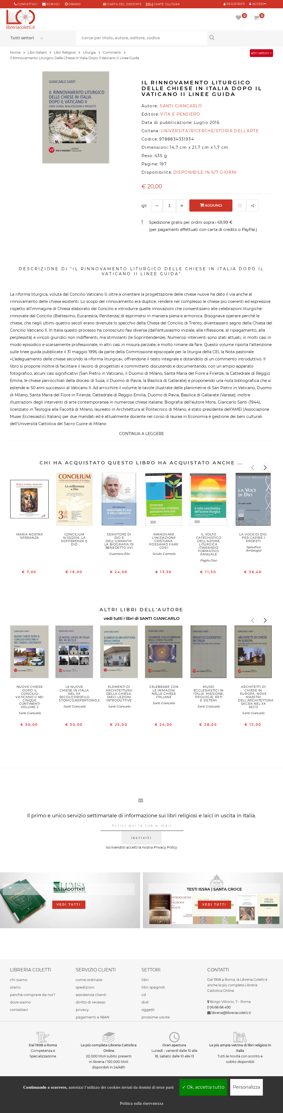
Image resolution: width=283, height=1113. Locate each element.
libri (145, 979)
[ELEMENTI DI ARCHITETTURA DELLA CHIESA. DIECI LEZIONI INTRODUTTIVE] (119, 653)
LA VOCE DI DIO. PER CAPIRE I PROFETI (253, 537)
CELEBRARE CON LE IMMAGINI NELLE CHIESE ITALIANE (164, 692)
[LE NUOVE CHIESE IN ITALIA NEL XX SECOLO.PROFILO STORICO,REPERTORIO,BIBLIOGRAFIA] (74, 653)
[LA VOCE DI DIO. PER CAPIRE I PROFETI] (253, 500)
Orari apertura (174, 1045)
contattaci (19, 1009)
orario (75, 4)
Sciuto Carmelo (163, 554)
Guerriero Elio (119, 554)
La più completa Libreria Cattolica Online (109, 1048)
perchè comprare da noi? (32, 994)
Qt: (144, 206)
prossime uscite (156, 1017)
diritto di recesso (90, 1002)
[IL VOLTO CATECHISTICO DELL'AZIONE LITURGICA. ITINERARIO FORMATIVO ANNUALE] (208, 500)
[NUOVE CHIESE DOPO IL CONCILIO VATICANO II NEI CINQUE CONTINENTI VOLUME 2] (29, 653)
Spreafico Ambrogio (253, 548)
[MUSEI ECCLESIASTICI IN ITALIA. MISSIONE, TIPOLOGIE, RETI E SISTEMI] (208, 653)
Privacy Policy (165, 847)
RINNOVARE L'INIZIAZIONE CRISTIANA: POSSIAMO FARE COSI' (163, 541)
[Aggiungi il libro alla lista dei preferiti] (240, 205)
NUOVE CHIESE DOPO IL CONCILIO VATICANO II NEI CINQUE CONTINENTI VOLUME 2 (29, 697)
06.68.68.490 (220, 1007)
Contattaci (27, 4)
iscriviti (141, 838)
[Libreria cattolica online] (20, 20)
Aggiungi (213, 205)
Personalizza (246, 1087)
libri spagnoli (153, 987)
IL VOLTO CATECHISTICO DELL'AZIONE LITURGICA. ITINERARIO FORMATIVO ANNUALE (208, 544)
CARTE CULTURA (166, 4)
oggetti (148, 1009)
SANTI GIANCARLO (160, 618)
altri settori (260, 53)
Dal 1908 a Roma (43, 1045)
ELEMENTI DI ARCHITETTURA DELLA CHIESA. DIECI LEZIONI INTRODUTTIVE (119, 693)
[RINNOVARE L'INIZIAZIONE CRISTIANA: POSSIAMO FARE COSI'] (164, 500)
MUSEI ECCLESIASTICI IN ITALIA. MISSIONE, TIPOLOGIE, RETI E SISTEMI (208, 693)
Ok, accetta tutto (205, 1087)
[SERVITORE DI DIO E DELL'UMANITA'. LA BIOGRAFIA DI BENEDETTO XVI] (119, 500)
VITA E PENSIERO (180, 114)
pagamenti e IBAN (92, 1017)
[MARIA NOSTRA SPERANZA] (29, 500)
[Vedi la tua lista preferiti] (239, 18)
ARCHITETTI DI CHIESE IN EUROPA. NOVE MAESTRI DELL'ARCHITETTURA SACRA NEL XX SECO (256, 697)
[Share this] (253, 205)
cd (144, 994)
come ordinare (89, 979)
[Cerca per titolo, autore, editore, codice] (239, 37)
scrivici (53, 4)
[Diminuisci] (157, 206)
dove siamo (20, 1002)
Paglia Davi (208, 560)
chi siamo (18, 979)
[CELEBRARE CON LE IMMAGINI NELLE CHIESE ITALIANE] (164, 653)
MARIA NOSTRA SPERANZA (29, 536)
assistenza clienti (91, 994)
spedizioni (85, 987)
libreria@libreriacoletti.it (231, 1013)
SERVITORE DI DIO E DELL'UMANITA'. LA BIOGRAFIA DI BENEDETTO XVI (119, 541)
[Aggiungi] (181, 206)
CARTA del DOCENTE (124, 4)
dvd (145, 1002)
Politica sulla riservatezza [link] (141, 1103)
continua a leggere (141, 433)
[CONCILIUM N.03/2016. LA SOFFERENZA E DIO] (74, 500)
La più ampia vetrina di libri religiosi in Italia (240, 1048)
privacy (82, 1009)
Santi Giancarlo (30, 713)
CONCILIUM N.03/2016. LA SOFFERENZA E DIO (74, 539)
